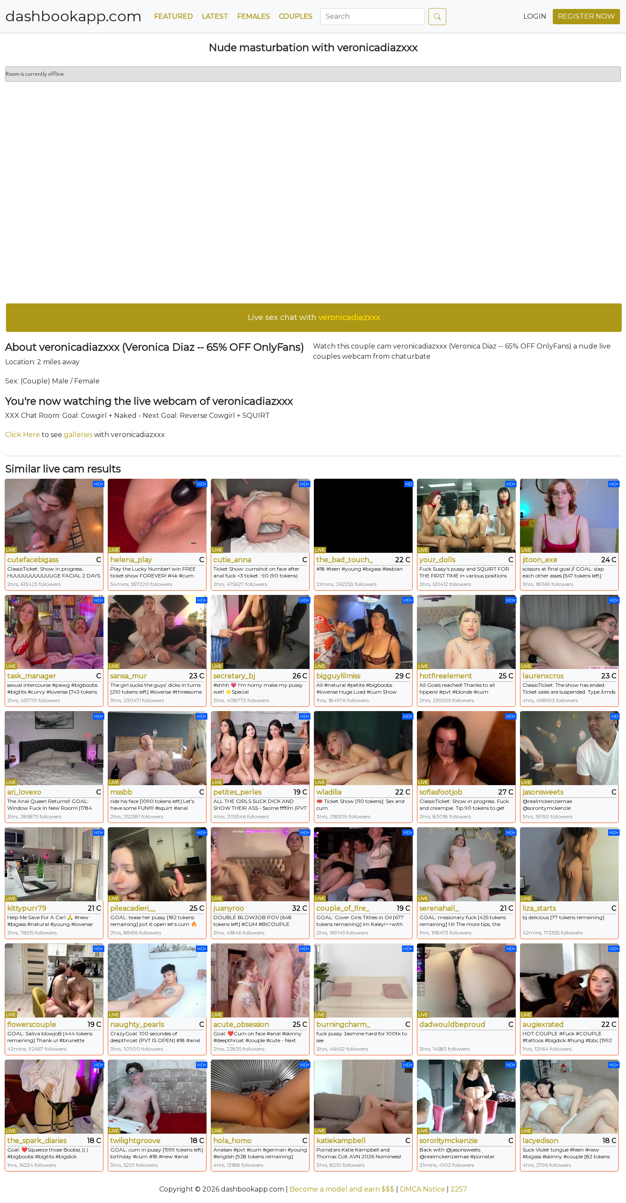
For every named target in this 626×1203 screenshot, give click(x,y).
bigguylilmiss (338, 676)
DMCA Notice (422, 1189)
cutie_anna (232, 560)
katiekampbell (341, 1141)
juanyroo (228, 908)
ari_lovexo (24, 792)
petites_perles (237, 792)
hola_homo (232, 1141)
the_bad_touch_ (344, 560)
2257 (459, 1189)
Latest (215, 16)
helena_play (131, 560)
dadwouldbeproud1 (452, 1024)
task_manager (31, 676)
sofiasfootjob (440, 792)
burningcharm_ (343, 1024)
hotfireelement (445, 676)
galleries (78, 435)
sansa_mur (128, 676)
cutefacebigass (32, 560)
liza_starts (539, 908)
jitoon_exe (540, 560)
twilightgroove (135, 1141)
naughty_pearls (137, 1024)
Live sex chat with (314, 317)
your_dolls (437, 560)
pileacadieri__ (132, 908)
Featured (173, 16)
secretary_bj (234, 676)
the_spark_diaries (36, 1141)
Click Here (22, 435)
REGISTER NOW (586, 16)
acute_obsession (241, 1024)
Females (253, 16)
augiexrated (543, 1024)
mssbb (121, 792)
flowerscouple (31, 1024)
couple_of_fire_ (342, 908)
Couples (296, 16)
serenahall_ (439, 908)
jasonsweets (543, 792)
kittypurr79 (26, 908)
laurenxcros (543, 676)
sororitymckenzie (448, 1141)
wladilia (329, 792)
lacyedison (540, 1141)
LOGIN (534, 16)
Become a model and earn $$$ (342, 1189)
